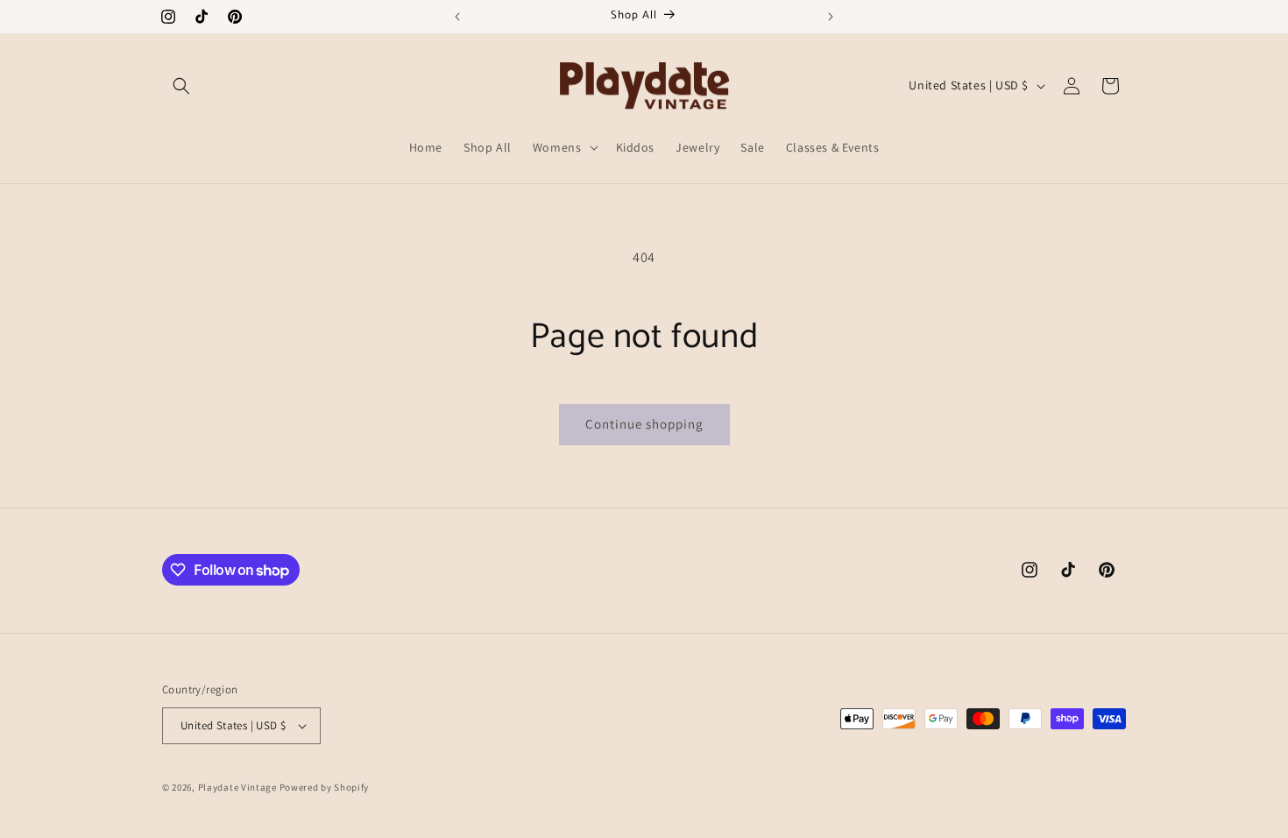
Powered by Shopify (325, 787)
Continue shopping (644, 423)
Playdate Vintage (239, 787)
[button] (181, 86)
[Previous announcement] (457, 16)
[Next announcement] (830, 16)
